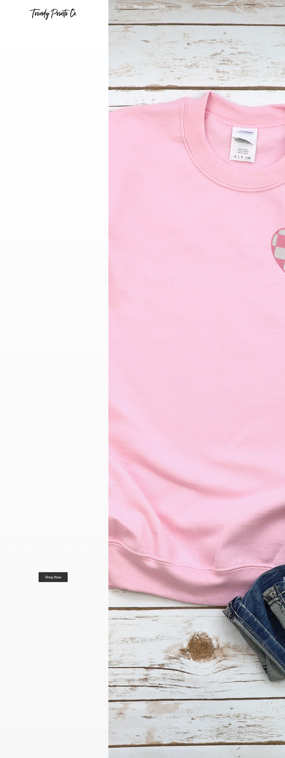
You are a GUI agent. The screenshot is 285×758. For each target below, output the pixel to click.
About (137, 7)
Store (122, 7)
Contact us (157, 7)
